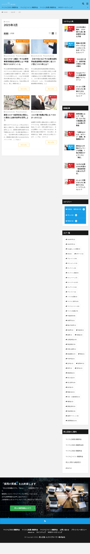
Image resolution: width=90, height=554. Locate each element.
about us (69, 468)
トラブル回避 (72, 296)
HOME (6, 12)
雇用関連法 (72, 420)
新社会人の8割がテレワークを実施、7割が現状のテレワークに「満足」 (80, 151)
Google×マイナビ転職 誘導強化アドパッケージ (81, 76)
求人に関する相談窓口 (73, 462)
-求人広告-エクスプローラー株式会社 (51, 537)
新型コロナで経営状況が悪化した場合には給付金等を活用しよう (16, 117)
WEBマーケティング (65, 7)
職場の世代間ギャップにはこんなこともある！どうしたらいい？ (80, 47)
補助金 (70, 401)
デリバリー (71, 292)
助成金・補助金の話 (23, 41)
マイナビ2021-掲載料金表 (75, 445)
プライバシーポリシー (79, 530)
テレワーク (72, 287)
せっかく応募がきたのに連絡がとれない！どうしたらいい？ (80, 91)
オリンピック (72, 263)
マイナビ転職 (72, 311)
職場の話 (71, 44)
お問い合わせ (64, 530)
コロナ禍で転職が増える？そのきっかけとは (43, 116)
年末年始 (71, 358)
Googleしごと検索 (73, 249)
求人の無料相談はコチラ (22, 508)
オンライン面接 (72, 273)
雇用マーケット (72, 416)
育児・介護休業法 (73, 397)
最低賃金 (71, 373)
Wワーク (79, 254)
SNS (69, 254)
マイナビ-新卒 (72, 301)
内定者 (81, 330)
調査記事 (71, 406)
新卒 (69, 368)
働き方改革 (71, 325)
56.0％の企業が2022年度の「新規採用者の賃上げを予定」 (81, 168)
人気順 (12, 33)
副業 (69, 335)
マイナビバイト (73, 306)
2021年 (13, 12)
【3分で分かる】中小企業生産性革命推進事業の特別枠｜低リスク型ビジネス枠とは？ (44, 61)
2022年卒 (71, 244)
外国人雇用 (71, 349)
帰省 (82, 354)
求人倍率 (71, 382)
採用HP (81, 363)
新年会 (79, 368)
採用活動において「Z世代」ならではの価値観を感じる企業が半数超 (80, 119)
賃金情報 (71, 411)
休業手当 (71, 320)
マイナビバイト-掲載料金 (29, 7)
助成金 (79, 335)
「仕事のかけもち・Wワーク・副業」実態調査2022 (81, 135)
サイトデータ (72, 282)
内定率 (70, 330)
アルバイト (72, 258)
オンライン (71, 268)
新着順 (6, 33)
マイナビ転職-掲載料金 (48, 7)
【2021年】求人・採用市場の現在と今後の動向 (81, 62)
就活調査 (71, 354)
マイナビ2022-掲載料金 (10, 7)
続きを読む (24, 89)
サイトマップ (41, 532)
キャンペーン (72, 277)
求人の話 (53, 96)
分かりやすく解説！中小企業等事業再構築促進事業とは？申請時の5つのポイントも (16, 61)
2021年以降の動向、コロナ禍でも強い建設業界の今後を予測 (81, 31)
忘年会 (70, 363)
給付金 (70, 387)
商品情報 (71, 344)
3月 (20, 12)
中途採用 (71, 316)
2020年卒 (71, 239)
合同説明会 (72, 339)
